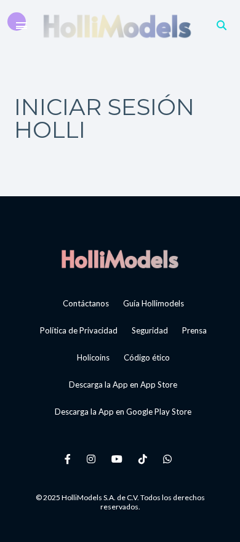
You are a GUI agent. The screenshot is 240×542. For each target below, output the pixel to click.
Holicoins (93, 357)
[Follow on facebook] (69, 458)
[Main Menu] (21, 26)
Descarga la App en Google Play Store (123, 411)
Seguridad (150, 330)
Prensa (194, 330)
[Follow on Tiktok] (144, 458)
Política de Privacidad (79, 330)
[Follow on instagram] (93, 458)
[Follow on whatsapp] (169, 458)
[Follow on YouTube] (118, 458)
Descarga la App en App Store (123, 384)
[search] (221, 25)
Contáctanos (86, 303)
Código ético (147, 357)
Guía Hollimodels (153, 303)
